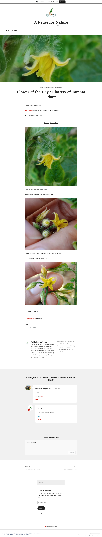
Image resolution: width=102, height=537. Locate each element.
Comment (72, 452)
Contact (14, 30)
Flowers (72, 341)
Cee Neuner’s (29, 110)
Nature (64, 343)
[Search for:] (51, 482)
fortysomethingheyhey (43, 388)
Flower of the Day (70, 346)
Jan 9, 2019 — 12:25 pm (48, 409)
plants (68, 343)
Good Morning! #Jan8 (70, 468)
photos (68, 349)
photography (62, 349)
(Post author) (29, 410)
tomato (61, 351)
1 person (41, 396)
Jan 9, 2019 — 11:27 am (57, 388)
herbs (60, 343)
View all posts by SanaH (37, 357)
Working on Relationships (32, 468)
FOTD (65, 347)
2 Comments (58, 87)
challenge (61, 341)
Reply (37, 399)
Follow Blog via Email (44, 490)
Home (7, 30)
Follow (41, 508)
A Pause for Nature (51, 22)
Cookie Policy (28, 534)
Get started (62, 1)
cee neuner (62, 346)
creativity (67, 341)
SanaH (50, 87)
